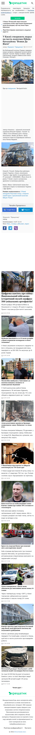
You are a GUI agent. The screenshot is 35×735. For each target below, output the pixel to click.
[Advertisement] (17, 108)
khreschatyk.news (20, 732)
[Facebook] (5, 228)
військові (21, 224)
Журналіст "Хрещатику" (15, 47)
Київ (8, 224)
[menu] (3, 3)
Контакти (28, 728)
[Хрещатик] (18, 3)
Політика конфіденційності (13, 728)
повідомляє (12, 88)
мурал (27, 224)
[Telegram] (10, 228)
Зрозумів (17, 18)
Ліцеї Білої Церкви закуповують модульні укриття (17, 31)
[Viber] (16, 228)
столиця (14, 224)
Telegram (27, 210)
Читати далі (17, 687)
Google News (11, 210)
